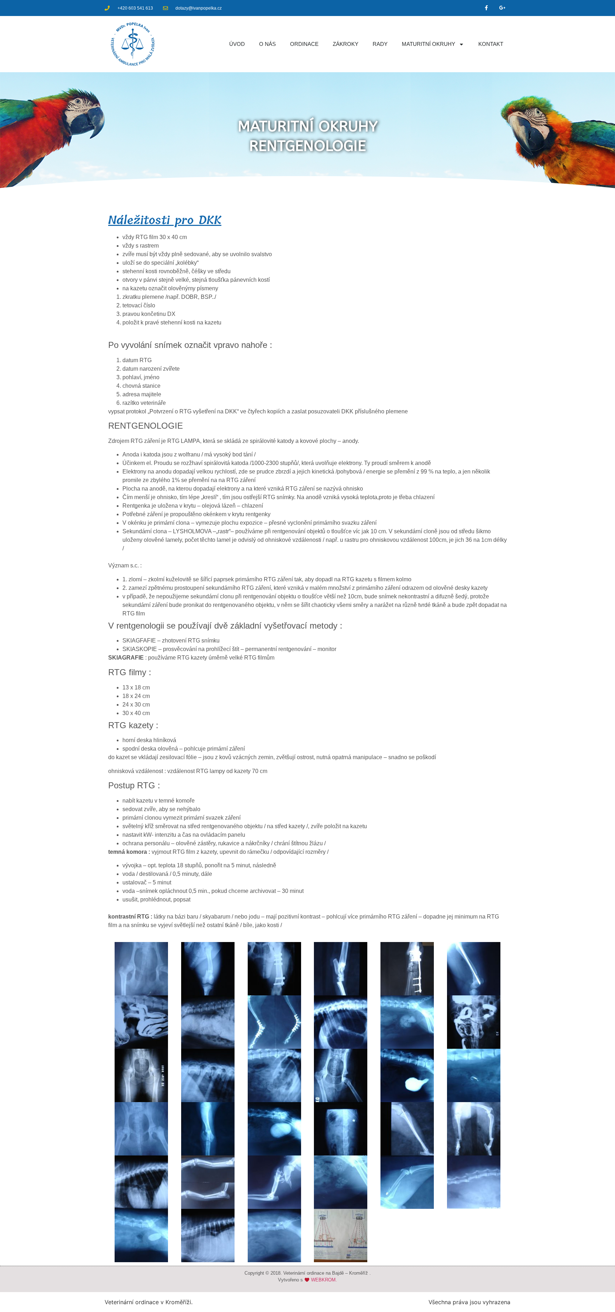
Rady (380, 44)
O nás (267, 44)
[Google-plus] (502, 8)
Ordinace (304, 44)
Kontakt (490, 44)
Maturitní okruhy (428, 44)
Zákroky (345, 44)
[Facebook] (486, 8)
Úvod (237, 44)
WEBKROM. (324, 1279)
